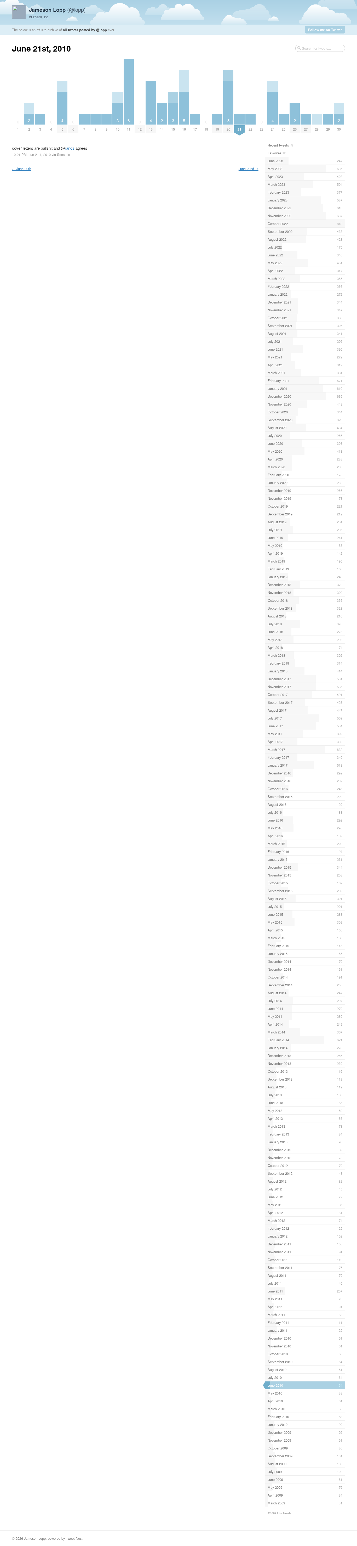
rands (69, 148)
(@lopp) (57, 9)
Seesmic (63, 154)
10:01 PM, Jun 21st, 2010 (31, 154)
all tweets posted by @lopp (85, 29)
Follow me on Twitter (325, 29)
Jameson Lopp (35, 1538)
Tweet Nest (74, 1538)
